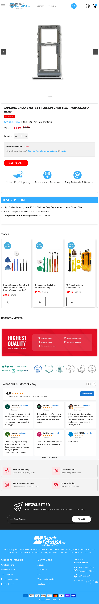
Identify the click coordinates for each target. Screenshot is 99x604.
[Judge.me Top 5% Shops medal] (81, 369)
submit (81, 519)
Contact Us (42, 569)
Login (63, 151)
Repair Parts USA (12, 122)
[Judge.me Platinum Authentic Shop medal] (49, 369)
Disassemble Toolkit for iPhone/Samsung (45, 286)
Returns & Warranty (9, 579)
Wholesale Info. (8, 565)
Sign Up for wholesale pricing (42, 151)
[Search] (74, 6)
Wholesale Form (8, 569)
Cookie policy (44, 584)
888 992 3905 (85, 576)
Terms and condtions (47, 579)
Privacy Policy (7, 584)
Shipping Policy (8, 574)
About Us (42, 565)
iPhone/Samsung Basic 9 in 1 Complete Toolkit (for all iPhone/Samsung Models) (16, 287)
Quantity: (8, 136)
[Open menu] (3, 5)
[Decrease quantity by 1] (16, 136)
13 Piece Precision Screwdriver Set (74, 286)
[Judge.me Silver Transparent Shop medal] (70, 369)
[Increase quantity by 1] (26, 136)
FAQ (39, 574)
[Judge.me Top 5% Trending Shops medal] (92, 369)
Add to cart (16, 163)
